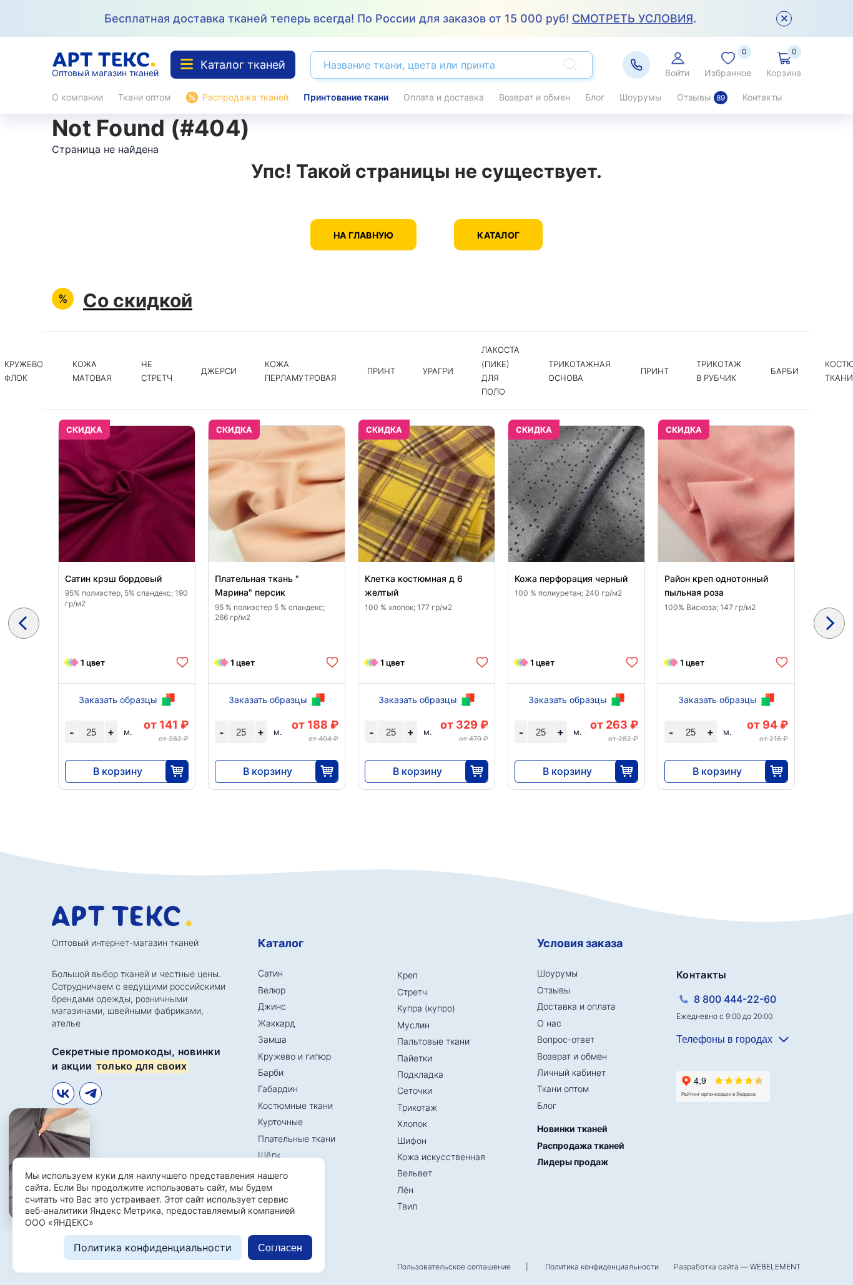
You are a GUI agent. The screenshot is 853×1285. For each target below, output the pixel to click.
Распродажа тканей (245, 97)
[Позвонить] (636, 65)
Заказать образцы (118, 699)
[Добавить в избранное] (182, 662)
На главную (363, 235)
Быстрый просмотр (127, 523)
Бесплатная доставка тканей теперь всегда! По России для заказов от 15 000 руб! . (400, 18)
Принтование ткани (345, 97)
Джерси (219, 371)
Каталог (498, 235)
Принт (381, 371)
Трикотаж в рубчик (718, 371)
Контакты (762, 97)
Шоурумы (640, 97)
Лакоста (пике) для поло (500, 370)
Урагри (438, 371)
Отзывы (701, 97)
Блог (594, 97)
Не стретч (156, 371)
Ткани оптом (144, 97)
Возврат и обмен (534, 97)
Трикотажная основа (579, 371)
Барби (785, 371)
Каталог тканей (242, 64)
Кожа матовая (92, 371)
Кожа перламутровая (301, 371)
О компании (77, 97)
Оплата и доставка (443, 97)
